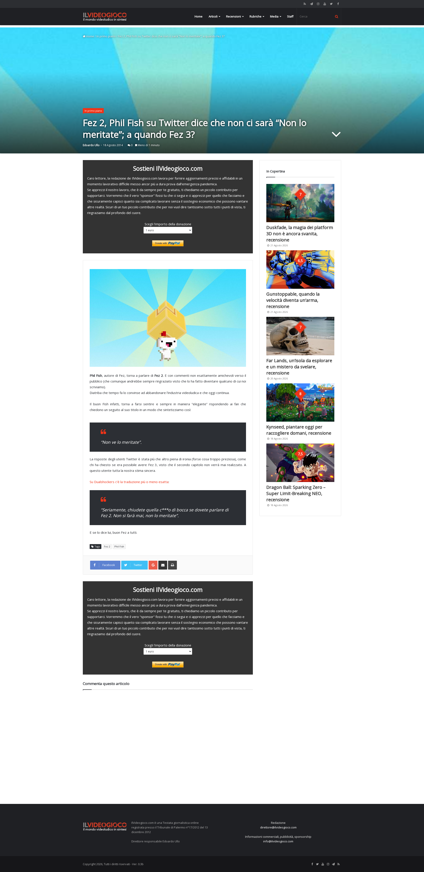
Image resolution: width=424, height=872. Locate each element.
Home (199, 16)
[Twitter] (331, 4)
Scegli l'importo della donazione (168, 224)
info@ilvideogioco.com (278, 841)
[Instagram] (318, 4)
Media (274, 16)
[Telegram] (311, 4)
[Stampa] (172, 565)
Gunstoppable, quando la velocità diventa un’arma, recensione (293, 300)
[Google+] (153, 565)
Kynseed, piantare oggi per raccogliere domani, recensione (298, 430)
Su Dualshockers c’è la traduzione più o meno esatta (129, 482)
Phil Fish (119, 546)
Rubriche (255, 16)
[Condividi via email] (162, 565)
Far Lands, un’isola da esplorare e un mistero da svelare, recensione (299, 367)
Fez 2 (107, 546)
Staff (290, 16)
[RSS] (304, 4)
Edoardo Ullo (91, 145)
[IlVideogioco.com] (105, 16)
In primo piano (106, 36)
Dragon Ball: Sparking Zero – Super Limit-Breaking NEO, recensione (296, 493)
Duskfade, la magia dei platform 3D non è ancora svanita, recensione (299, 233)
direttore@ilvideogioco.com (278, 827)
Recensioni (233, 16)
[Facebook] (338, 4)
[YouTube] (324, 4)
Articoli (213, 16)
